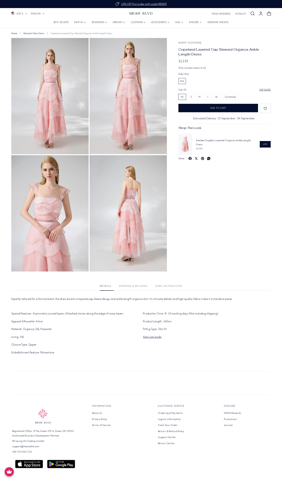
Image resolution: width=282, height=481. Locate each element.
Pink (182, 81)
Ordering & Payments (170, 413)
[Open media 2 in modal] (81, 162)
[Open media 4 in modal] (81, 45)
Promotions (230, 419)
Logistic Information (169, 419)
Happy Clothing (190, 43)
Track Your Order (167, 425)
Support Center (167, 437)
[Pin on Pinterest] (202, 158)
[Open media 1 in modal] (159, 45)
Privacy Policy (99, 419)
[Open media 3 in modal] (159, 162)
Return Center (166, 443)
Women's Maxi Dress (33, 33)
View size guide (152, 337)
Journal (228, 425)
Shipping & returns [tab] (133, 286)
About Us (97, 413)
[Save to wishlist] (265, 108)
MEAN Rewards (221, 13)
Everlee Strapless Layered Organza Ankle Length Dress (223, 142)
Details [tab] (105, 286)
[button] (252, 13)
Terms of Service (101, 425)
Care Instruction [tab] (168, 286)
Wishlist (240, 13)
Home (14, 33)
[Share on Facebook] (190, 158)
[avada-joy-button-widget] (9, 471)
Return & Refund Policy (171, 431)
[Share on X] (196, 158)
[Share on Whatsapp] (209, 158)
